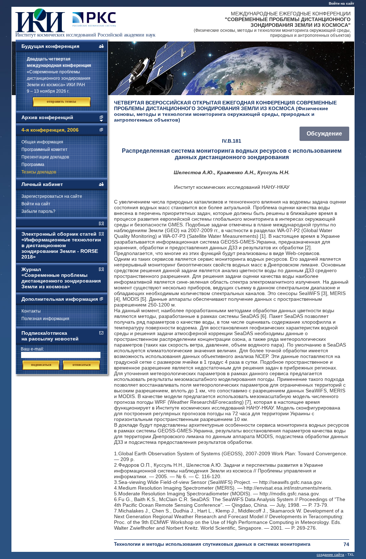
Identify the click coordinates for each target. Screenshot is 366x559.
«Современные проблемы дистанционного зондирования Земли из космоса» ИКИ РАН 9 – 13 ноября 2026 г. (59, 75)
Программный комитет (44, 149)
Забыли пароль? (38, 211)
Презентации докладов (45, 157)
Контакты (31, 311)
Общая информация (42, 141)
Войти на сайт (341, 3)
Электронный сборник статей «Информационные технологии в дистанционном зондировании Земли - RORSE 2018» (61, 245)
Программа (32, 164)
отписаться (81, 365)
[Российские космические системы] (94, 25)
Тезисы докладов (38, 172)
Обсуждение (324, 134)
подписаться (41, 365)
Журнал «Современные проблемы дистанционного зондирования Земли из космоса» (61, 277)
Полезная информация (45, 318)
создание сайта (330, 554)
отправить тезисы (61, 101)
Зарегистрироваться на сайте (51, 196)
